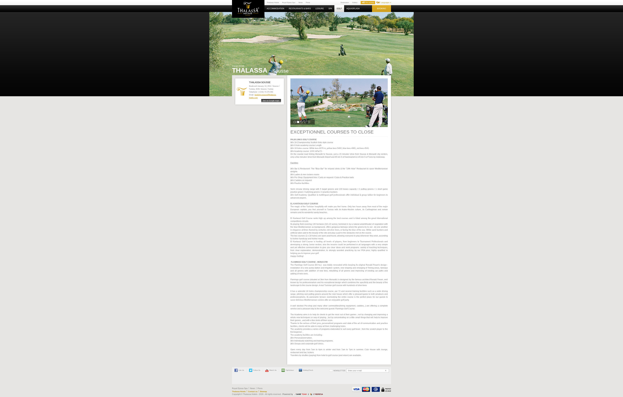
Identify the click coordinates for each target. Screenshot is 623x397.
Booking (381, 8)
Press (308, 2)
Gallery (354, 2)
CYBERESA (318, 394)
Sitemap (263, 391)
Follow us (256, 370)
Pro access (370, 2)
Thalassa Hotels (273, 2)
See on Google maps (271, 101)
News (301, 2)
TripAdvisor (290, 370)
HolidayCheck (308, 370)
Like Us (241, 370)
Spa (330, 8)
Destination (345, 2)
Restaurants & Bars (300, 8)
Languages (385, 2)
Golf (339, 8)
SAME (301, 394)
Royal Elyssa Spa (288, 2)
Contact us (252, 391)
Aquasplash (353, 8)
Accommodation (275, 8)
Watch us (272, 370)
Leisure (319, 8)
